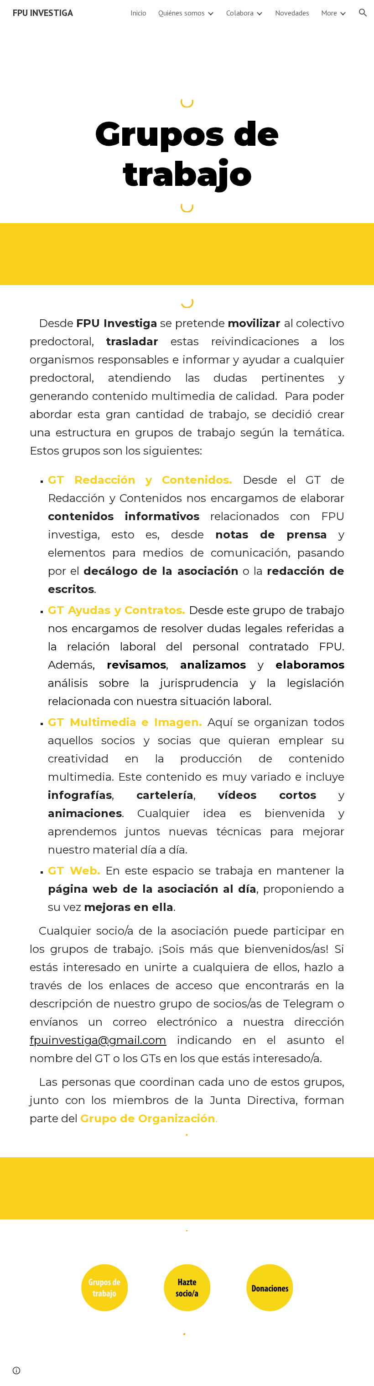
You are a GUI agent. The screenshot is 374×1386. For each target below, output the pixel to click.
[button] (363, 13)
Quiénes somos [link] (181, 12)
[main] (187, 153)
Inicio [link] (138, 12)
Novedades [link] (292, 12)
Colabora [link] (240, 12)
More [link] (329, 12)
